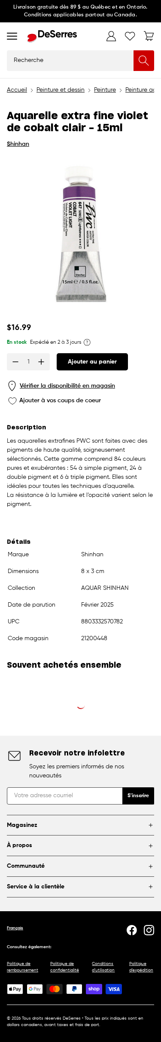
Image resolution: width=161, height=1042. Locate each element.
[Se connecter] (111, 36)
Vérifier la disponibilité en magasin (67, 386)
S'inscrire (138, 795)
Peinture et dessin (60, 90)
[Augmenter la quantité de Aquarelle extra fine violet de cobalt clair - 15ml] (41, 361)
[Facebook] (132, 930)
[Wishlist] (130, 36)
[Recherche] (144, 60)
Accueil (17, 90)
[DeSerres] (52, 36)
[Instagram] (149, 930)
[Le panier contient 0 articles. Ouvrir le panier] (149, 36)
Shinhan (18, 144)
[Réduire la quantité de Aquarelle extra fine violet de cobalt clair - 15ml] (15, 361)
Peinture (105, 90)
